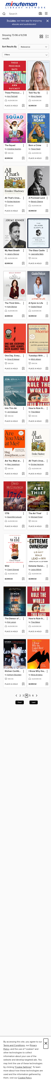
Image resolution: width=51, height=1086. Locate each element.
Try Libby (11, 20)
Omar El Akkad (13, 359)
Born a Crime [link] (35, 145)
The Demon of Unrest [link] (13, 618)
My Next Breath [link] (12, 250)
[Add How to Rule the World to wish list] (47, 421)
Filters (7, 55)
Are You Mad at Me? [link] (13, 461)
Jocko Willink (36, 570)
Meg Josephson (13, 464)
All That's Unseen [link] (13, 198)
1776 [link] (7, 513)
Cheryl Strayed (13, 570)
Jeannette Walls (37, 254)
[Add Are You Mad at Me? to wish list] (23, 474)
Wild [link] (7, 566)
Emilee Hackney (13, 201)
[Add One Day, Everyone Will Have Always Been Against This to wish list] (23, 369)
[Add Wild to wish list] (23, 579)
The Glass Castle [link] (37, 250)
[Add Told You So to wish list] (47, 106)
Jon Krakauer (12, 412)
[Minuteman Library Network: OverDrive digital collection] (25, 5)
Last (33, 702)
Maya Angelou (36, 675)
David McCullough (14, 517)
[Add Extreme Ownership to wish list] (47, 579)
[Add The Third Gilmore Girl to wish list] (23, 316)
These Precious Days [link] (13, 93)
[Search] (4, 13)
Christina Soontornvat (15, 149)
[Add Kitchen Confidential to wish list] (23, 684)
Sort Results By (9, 46)
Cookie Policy (24, 1077)
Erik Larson (11, 622)
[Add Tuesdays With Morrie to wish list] (47, 369)
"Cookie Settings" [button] (23, 1067)
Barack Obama (37, 201)
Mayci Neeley (36, 96)
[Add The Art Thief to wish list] (47, 526)
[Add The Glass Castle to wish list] (47, 263)
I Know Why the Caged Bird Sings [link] (37, 671)
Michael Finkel (36, 517)
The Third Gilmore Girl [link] (13, 303)
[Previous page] (16, 695)
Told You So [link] (34, 93)
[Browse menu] (46, 14)
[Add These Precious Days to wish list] (23, 106)
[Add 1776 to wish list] (23, 526)
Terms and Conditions (14, 1045)
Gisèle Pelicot (36, 307)
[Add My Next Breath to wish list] (23, 263)
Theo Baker (35, 412)
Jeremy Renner (13, 254)
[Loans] (40, 14)
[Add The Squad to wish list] (23, 158)
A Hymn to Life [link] (36, 303)
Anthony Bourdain (14, 675)
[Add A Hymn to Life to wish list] (47, 316)
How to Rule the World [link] (37, 408)
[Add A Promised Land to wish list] (47, 211)
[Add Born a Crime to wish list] (47, 158)
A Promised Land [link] (37, 198)
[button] (41, 37)
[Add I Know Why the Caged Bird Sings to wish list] (47, 684)
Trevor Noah (36, 149)
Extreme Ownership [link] (37, 566)
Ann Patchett (12, 96)
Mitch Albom (36, 359)
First (20, 702)
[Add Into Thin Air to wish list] (23, 421)
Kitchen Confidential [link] (13, 671)
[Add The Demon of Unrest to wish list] (23, 632)
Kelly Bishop (12, 307)
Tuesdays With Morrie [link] (37, 356)
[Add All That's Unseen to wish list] (23, 211)
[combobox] (20, 13)
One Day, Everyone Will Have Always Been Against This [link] (13, 356)
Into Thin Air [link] (11, 408)
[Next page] (36, 695)
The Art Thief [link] (35, 513)
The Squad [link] (10, 145)
